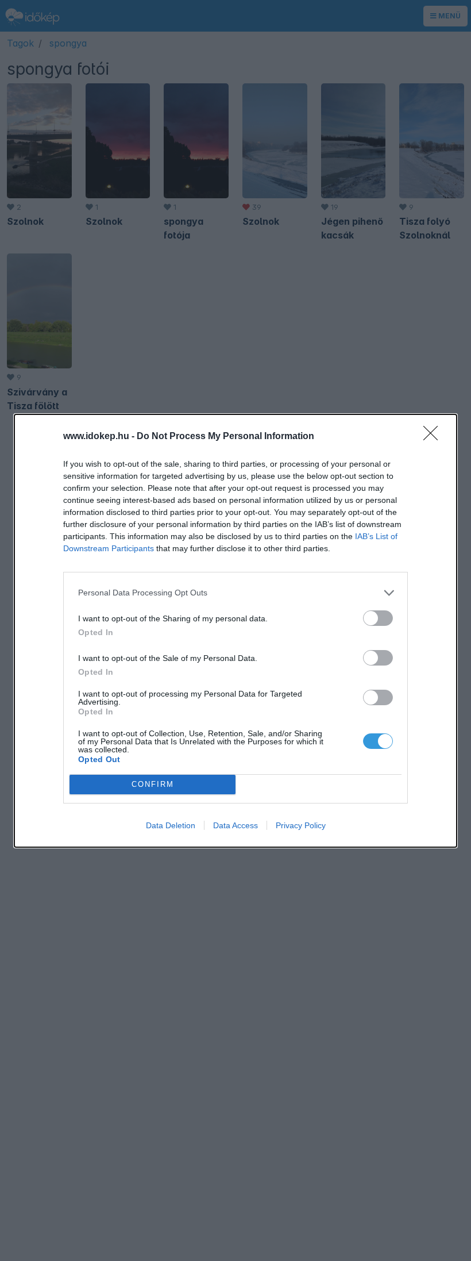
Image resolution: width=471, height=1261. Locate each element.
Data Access (235, 825)
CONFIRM (153, 784)
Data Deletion (170, 825)
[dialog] (235, 630)
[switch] (378, 618)
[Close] (434, 437)
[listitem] (235, 593)
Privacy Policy (301, 825)
